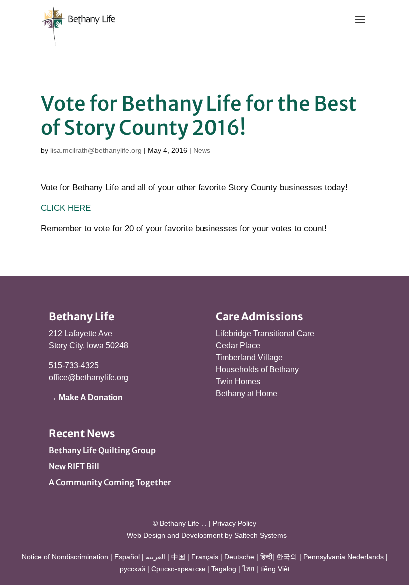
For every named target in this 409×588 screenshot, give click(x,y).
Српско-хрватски (178, 569)
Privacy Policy (234, 523)
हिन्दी (266, 557)
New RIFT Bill (74, 466)
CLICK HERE (66, 208)
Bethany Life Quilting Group (102, 450)
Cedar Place (238, 345)
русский (132, 569)
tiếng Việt (275, 569)
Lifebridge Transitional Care (265, 333)
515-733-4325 (74, 365)
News (201, 150)
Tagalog (223, 569)
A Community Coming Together (110, 482)
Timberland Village (249, 357)
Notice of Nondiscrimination (65, 557)
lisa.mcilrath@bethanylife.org (96, 150)
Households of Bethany (257, 369)
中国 (178, 557)
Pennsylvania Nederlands (343, 557)
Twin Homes (238, 381)
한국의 (286, 557)
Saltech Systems (260, 535)
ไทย (248, 569)
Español (127, 557)
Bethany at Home (246, 393)
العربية (155, 557)
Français (204, 557)
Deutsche (239, 557)
